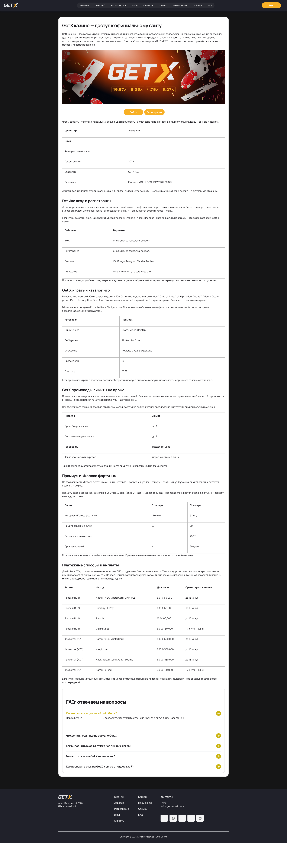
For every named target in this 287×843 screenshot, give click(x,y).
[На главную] (83, 797)
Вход (135, 5)
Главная (85, 5)
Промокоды (180, 5)
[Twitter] (191, 818)
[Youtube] (182, 818)
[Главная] (11, 5)
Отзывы (197, 5)
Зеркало (100, 5)
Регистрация (118, 5)
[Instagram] (200, 818)
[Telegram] (164, 818)
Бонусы (163, 5)
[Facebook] (173, 818)
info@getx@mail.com (172, 806)
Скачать (148, 5)
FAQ (210, 5)
